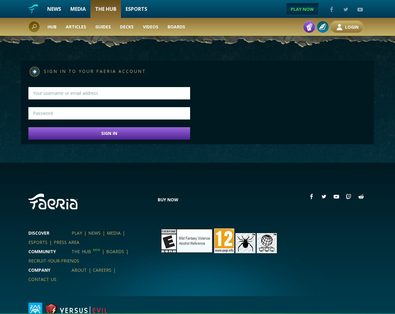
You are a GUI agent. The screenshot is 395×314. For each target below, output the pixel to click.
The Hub (105, 9)
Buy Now (168, 200)
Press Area (66, 242)
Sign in (109, 133)
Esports (136, 9)
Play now (302, 9)
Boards (176, 27)
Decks (127, 27)
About (79, 270)
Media (78, 9)
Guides (103, 27)
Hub (52, 27)
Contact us (42, 279)
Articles (76, 27)
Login (351, 27)
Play (77, 233)
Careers (102, 270)
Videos (150, 27)
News (54, 9)
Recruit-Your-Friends (53, 261)
